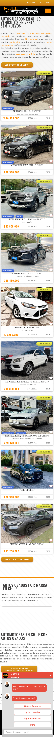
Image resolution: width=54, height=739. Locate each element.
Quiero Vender (32, 712)
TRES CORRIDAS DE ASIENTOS (27, 114)
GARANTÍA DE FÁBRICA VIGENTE (27, 276)
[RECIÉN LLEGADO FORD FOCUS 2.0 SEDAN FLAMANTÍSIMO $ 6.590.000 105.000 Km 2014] (27, 338)
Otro (32, 724)
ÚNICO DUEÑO (27, 222)
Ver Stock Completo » (17, 65)
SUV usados (31, 39)
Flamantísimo (27, 330)
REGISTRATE (45, 2)
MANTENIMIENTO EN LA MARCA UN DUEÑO (27, 439)
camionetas (14, 42)
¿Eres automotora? (19, 669)
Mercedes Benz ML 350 (27, 385)
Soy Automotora (32, 718)
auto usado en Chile (25, 54)
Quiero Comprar (32, 706)
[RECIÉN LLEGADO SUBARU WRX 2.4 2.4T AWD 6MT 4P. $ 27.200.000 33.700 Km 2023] (27, 555)
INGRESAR (31, 2)
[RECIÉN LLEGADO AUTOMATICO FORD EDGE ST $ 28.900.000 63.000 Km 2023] (27, 500)
